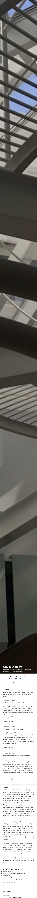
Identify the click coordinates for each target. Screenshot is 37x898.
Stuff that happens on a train (13, 702)
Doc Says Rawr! (13, 667)
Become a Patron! (18, 683)
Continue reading (8, 721)
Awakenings (25, 826)
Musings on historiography (13, 729)
